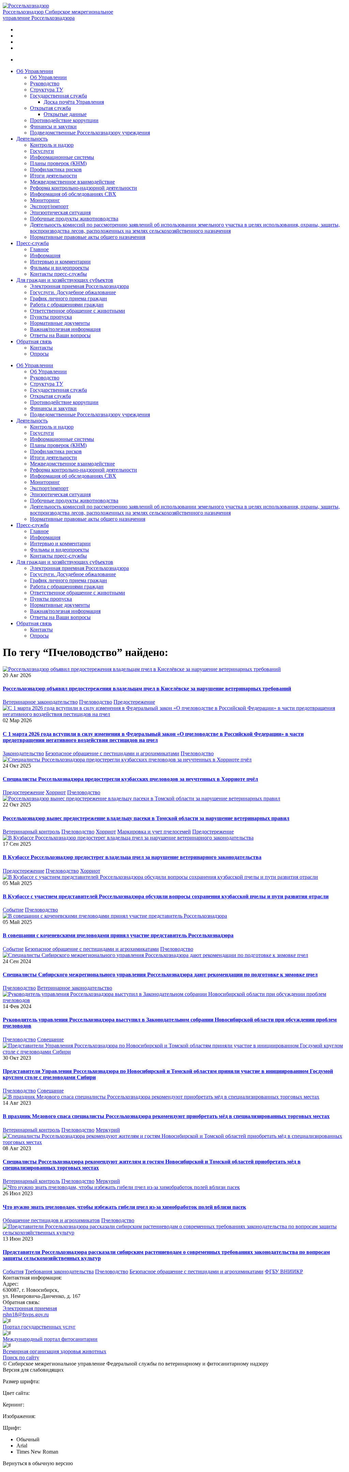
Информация (45, 255)
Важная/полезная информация (65, 329)
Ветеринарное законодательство (40, 702)
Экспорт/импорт (49, 206)
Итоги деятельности (53, 175)
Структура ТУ (46, 89)
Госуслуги (42, 151)
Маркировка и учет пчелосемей (154, 831)
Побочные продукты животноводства (74, 218)
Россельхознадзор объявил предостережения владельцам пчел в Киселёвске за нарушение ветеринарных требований (147, 688)
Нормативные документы (60, 323)
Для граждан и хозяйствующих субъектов (64, 280)
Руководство (44, 83)
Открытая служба (50, 108)
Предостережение (134, 702)
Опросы (39, 354)
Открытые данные (65, 114)
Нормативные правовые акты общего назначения (87, 237)
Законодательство (23, 753)
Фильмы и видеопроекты (59, 268)
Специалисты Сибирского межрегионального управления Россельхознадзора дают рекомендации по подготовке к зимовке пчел (160, 974)
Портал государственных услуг (39, 1327)
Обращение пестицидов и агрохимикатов (51, 1220)
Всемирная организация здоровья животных (54, 1351)
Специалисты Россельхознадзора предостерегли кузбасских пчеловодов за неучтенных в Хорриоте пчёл (130, 779)
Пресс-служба (32, 243)
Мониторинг (45, 200)
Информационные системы (62, 157)
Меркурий (108, 1130)
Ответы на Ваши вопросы (60, 335)
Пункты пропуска (51, 317)
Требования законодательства (59, 1271)
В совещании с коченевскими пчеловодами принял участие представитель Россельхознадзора (118, 935)
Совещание (50, 1039)
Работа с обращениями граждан (67, 305)
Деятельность (32, 139)
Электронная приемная (30, 1308)
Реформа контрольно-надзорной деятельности (83, 188)
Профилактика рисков (56, 169)
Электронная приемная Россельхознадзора (79, 286)
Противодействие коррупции (64, 120)
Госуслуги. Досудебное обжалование (73, 292)
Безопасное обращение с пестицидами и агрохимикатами (112, 753)
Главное (39, 249)
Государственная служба (58, 96)
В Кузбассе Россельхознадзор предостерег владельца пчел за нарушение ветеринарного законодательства (132, 857)
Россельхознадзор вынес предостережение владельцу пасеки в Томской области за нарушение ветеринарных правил (146, 818)
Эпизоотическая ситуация (60, 212)
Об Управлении (34, 71)
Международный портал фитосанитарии (50, 1339)
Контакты (41, 348)
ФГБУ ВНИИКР (284, 1271)
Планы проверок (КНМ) (58, 163)
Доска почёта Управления (74, 102)
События (13, 1271)
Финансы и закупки (53, 126)
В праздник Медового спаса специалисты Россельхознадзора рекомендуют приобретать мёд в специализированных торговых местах (166, 1116)
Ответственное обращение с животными (77, 311)
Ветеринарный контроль (31, 831)
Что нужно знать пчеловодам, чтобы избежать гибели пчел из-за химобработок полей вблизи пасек (124, 1207)
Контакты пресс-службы (58, 274)
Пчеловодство (95, 702)
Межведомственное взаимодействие (72, 182)
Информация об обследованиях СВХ (73, 194)
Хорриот (56, 792)
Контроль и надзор (52, 145)
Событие (13, 910)
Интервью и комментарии (60, 262)
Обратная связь (34, 341)
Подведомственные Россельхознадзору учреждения (90, 132)
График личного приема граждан (68, 298)
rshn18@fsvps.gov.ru (26, 1314)
